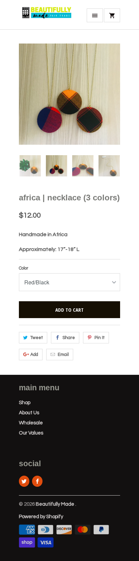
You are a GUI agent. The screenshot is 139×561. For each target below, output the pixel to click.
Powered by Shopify (41, 516)
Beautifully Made (55, 504)
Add (34, 354)
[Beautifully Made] (46, 17)
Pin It (99, 337)
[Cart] (112, 15)
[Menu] (95, 15)
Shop (24, 402)
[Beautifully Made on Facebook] (37, 481)
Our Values (31, 433)
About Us (29, 412)
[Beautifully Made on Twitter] (24, 481)
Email (63, 354)
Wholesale (31, 422)
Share (68, 337)
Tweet (36, 337)
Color (23, 268)
